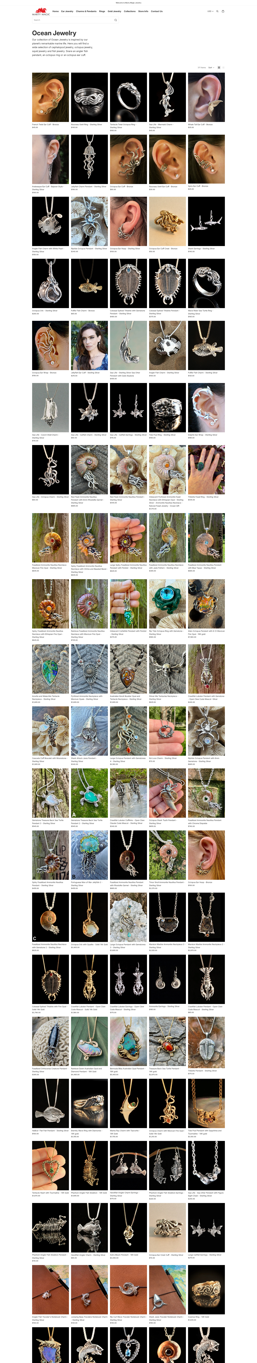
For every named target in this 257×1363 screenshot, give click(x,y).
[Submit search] (115, 20)
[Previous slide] (36, 97)
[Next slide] (65, 97)
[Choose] (64, 117)
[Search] (217, 11)
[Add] (103, 366)
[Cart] (223, 11)
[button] (211, 67)
